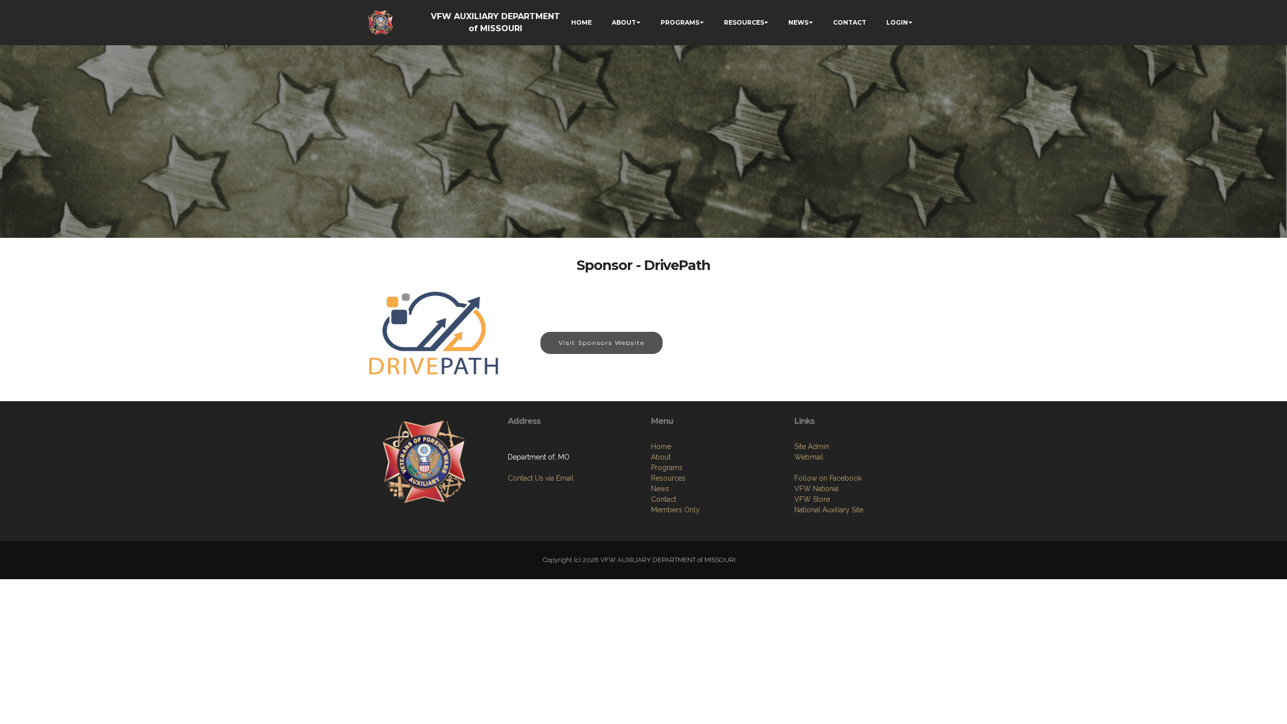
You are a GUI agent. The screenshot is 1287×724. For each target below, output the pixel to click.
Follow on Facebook (828, 478)
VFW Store (812, 499)
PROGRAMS (680, 22)
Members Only (675, 510)
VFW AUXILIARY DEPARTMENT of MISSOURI (495, 22)
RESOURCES (744, 22)
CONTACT (849, 22)
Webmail (808, 457)
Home (661, 446)
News (660, 489)
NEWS (798, 22)
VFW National (816, 489)
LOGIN (897, 22)
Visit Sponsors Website (602, 342)
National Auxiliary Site (828, 510)
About (661, 457)
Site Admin (811, 446)
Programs (667, 468)
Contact (663, 499)
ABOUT (624, 22)
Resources (668, 478)
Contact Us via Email (541, 478)
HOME (581, 22)
